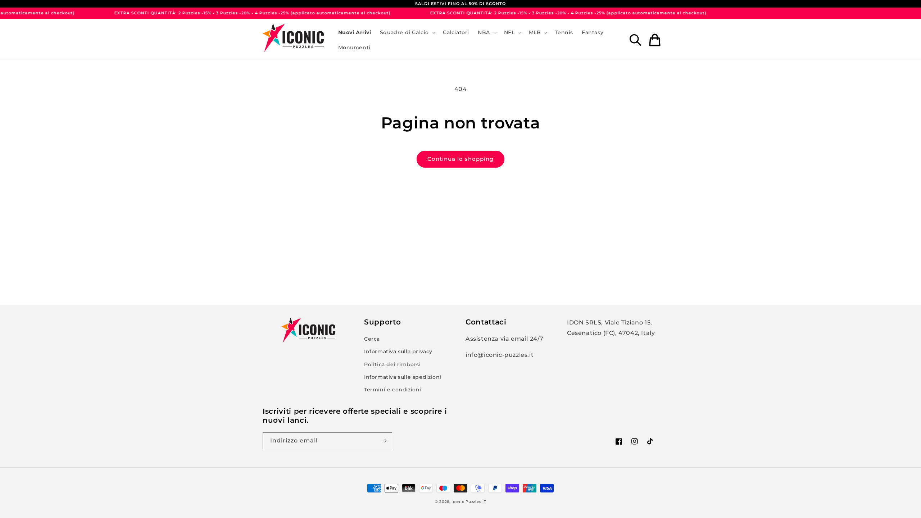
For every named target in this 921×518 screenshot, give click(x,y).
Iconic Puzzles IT (469, 501)
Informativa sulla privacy (398, 351)
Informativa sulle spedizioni (402, 377)
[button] (407, 32)
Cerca (372, 339)
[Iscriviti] (384, 440)
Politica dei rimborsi (392, 364)
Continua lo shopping (460, 158)
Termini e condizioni (392, 389)
